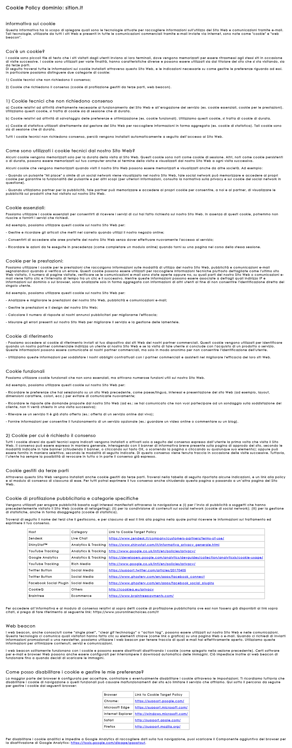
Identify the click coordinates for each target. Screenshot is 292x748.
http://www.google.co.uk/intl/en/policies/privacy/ (152, 551)
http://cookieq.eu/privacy (131, 589)
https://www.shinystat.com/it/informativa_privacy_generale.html (164, 544)
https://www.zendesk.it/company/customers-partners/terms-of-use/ (166, 538)
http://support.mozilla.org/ (158, 726)
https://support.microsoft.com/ (161, 707)
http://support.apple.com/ (158, 720)
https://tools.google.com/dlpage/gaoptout (108, 742)
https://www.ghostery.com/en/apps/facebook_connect (157, 576)
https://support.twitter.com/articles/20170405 (147, 570)
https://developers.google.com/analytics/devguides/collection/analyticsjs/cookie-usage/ (186, 557)
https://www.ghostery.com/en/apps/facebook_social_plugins (161, 583)
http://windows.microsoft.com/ (161, 713)
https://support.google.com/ (159, 701)
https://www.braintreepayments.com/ (141, 595)
